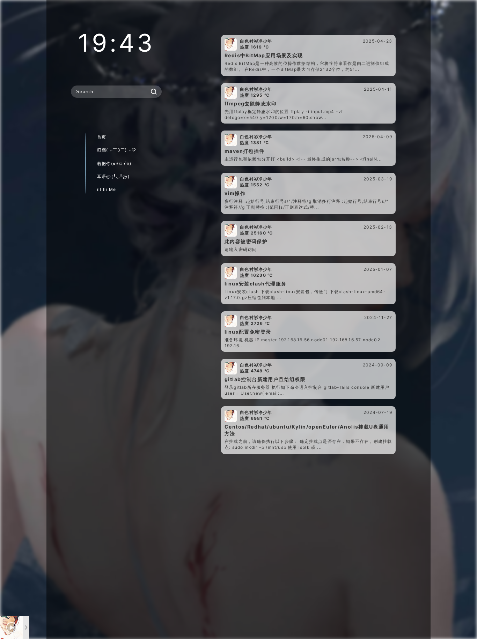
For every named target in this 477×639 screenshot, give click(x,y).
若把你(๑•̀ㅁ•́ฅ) (114, 163)
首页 (101, 137)
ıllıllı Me (106, 189)
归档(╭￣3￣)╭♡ (116, 150)
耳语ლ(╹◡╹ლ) (113, 176)
